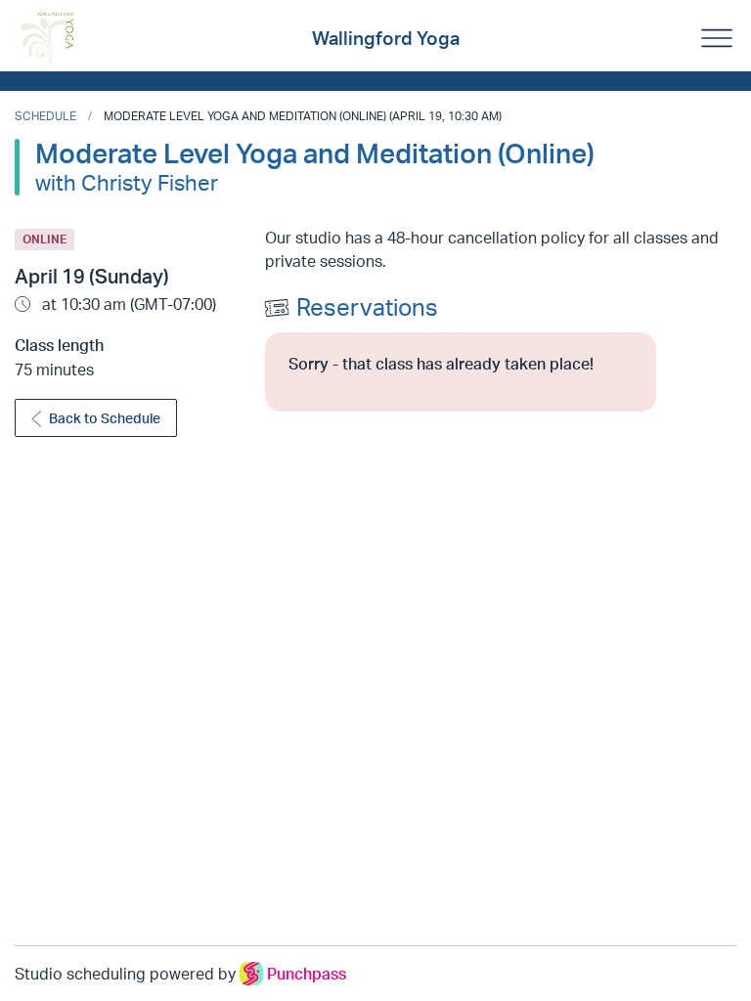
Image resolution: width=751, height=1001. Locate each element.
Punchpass (306, 973)
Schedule (45, 116)
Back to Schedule (104, 418)
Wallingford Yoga (386, 38)
